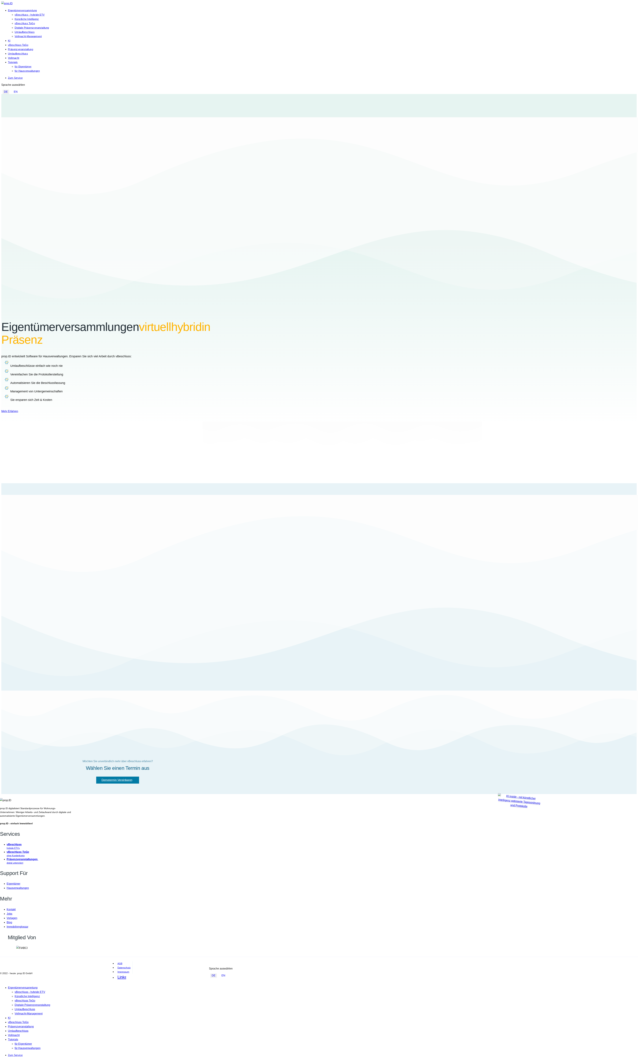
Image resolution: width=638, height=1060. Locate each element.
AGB (119, 963)
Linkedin (121, 977)
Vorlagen (12, 918)
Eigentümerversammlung (22, 10)
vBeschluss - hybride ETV (30, 14)
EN (16, 91)
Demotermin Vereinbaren (117, 780)
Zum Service (15, 77)
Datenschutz (124, 967)
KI (9, 40)
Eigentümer (13, 883)
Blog (9, 922)
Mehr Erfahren (9, 411)
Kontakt (11, 909)
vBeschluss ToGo (25, 23)
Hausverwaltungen (18, 888)
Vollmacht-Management (28, 36)
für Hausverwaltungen (27, 70)
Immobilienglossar (17, 926)
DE (6, 91)
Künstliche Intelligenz (27, 19)
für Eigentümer (23, 66)
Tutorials (13, 62)
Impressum (123, 971)
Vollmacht (13, 57)
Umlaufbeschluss (25, 32)
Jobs (9, 913)
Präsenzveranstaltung (20, 49)
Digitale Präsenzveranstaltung (32, 27)
